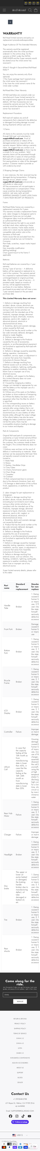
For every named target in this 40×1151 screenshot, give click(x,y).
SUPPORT (20, 1073)
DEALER (20, 1082)
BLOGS (20, 1077)
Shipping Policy (20, 1028)
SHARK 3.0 (20, 1053)
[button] (4, 10)
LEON (20, 1048)
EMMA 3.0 (20, 1038)
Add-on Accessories (20, 1063)
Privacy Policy (20, 1023)
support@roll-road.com (22, 1111)
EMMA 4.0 (20, 1043)
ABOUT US (20, 1068)
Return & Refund (20, 1019)
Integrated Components (20, 1058)
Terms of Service (20, 1033)
